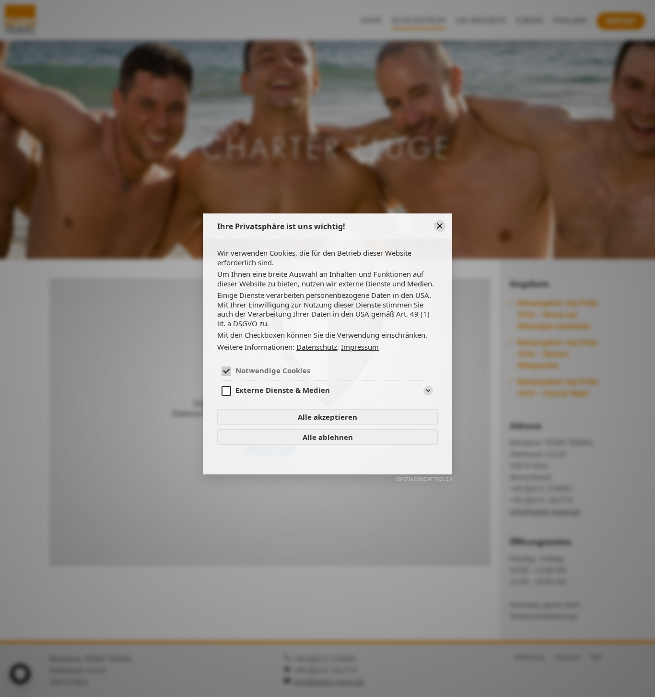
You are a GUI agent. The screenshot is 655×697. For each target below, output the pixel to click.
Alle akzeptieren (327, 417)
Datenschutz (316, 346)
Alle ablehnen (328, 437)
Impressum (360, 346)
